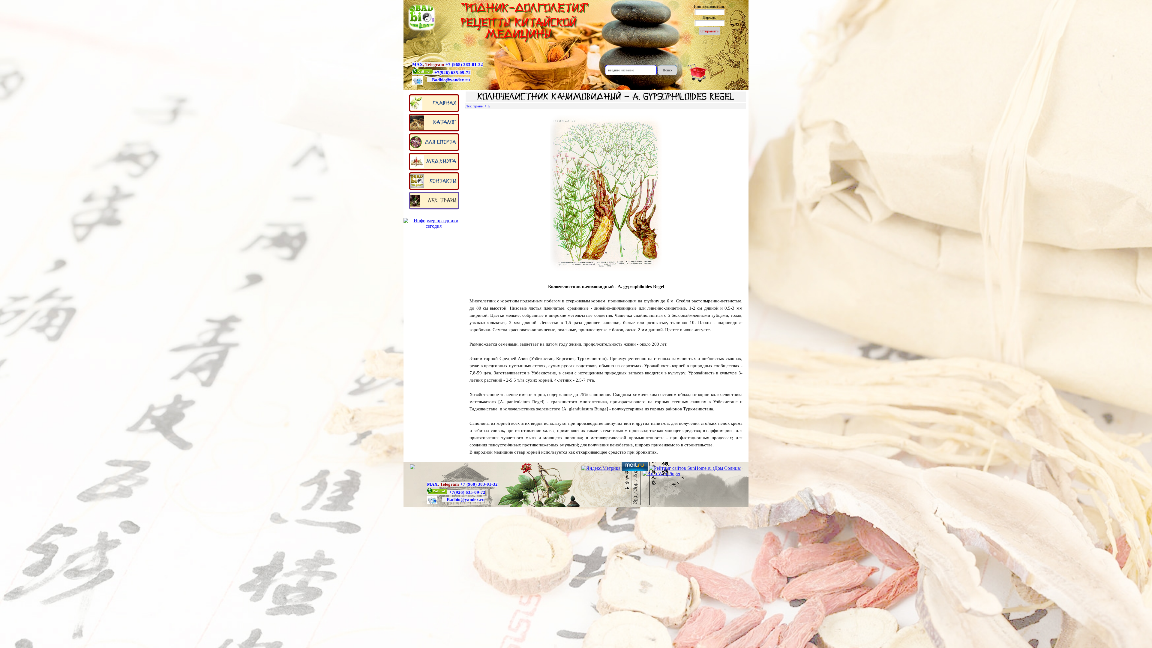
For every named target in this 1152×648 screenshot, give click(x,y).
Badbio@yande (447, 79)
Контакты (443, 180)
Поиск (667, 70)
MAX (417, 64)
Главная (444, 102)
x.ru (466, 79)
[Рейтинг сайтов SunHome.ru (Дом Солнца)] (695, 468)
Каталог (444, 122)
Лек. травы (442, 200)
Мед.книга (441, 161)
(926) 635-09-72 (455, 72)
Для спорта (440, 142)
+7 (437, 72)
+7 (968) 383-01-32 (464, 64)
